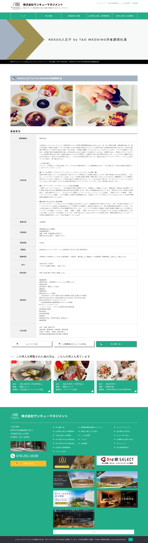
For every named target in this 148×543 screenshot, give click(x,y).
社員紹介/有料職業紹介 (63, 447)
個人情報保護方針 (113, 3)
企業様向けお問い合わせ (125, 439)
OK (131, 539)
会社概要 (135, 3)
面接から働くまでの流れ (89, 431)
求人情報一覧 (60, 427)
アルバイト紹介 (61, 451)
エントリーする (31, 344)
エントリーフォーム (123, 427)
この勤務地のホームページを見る (74, 344)
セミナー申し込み (123, 435)
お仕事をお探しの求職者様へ (99, 16)
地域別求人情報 (74, 16)
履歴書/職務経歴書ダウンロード (91, 427)
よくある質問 (125, 3)
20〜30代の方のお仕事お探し (65, 439)
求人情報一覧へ (116, 344)
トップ (23, 16)
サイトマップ (101, 3)
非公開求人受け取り (123, 431)
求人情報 (48, 16)
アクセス (84, 439)
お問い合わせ (28, 463)
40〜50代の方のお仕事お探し (65, 443)
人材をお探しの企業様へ (124, 16)
